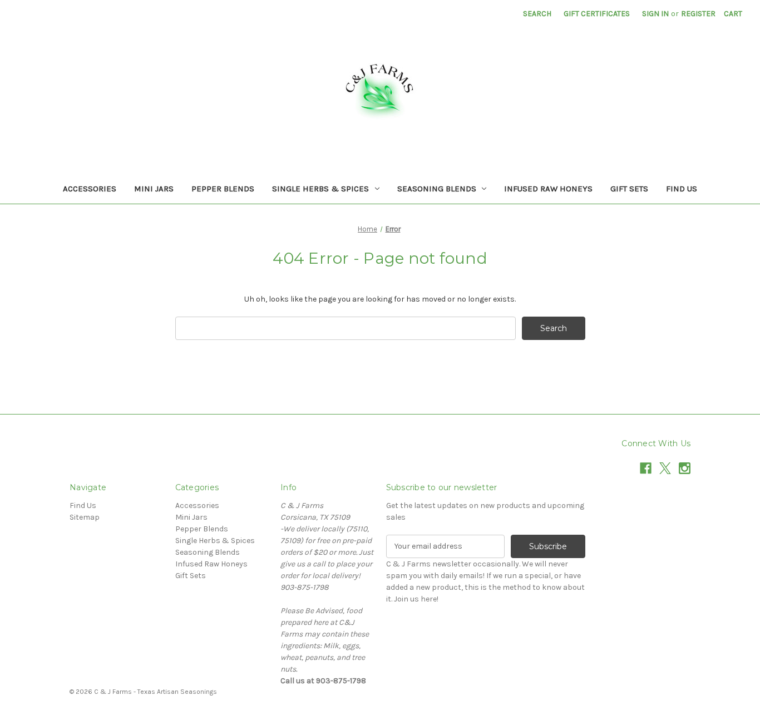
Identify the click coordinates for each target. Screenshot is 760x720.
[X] (665, 468)
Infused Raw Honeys (548, 189)
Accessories (89, 189)
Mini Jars (154, 189)
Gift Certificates (597, 13)
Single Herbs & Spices (320, 189)
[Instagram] (684, 468)
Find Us (681, 189)
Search (537, 13)
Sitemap (85, 517)
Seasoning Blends (436, 189)
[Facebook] (646, 468)
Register (698, 13)
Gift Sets (629, 189)
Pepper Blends (222, 189)
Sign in (655, 13)
